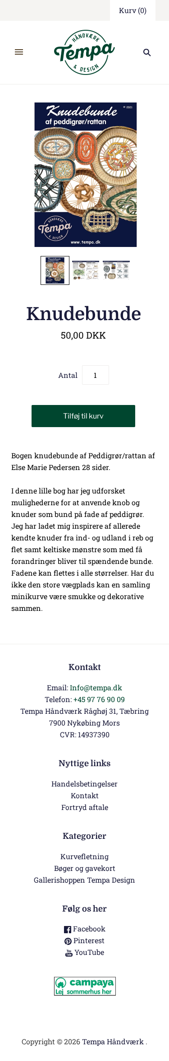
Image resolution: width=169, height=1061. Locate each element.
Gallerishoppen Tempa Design (84, 879)
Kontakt (85, 795)
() (132, 10)
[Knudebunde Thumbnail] (55, 270)
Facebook (88, 928)
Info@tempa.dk (96, 687)
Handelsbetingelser (84, 783)
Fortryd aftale (84, 807)
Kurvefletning (84, 856)
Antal (68, 375)
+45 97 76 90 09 (99, 699)
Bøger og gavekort (84, 868)
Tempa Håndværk (113, 1041)
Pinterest (88, 940)
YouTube (88, 952)
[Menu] (19, 52)
